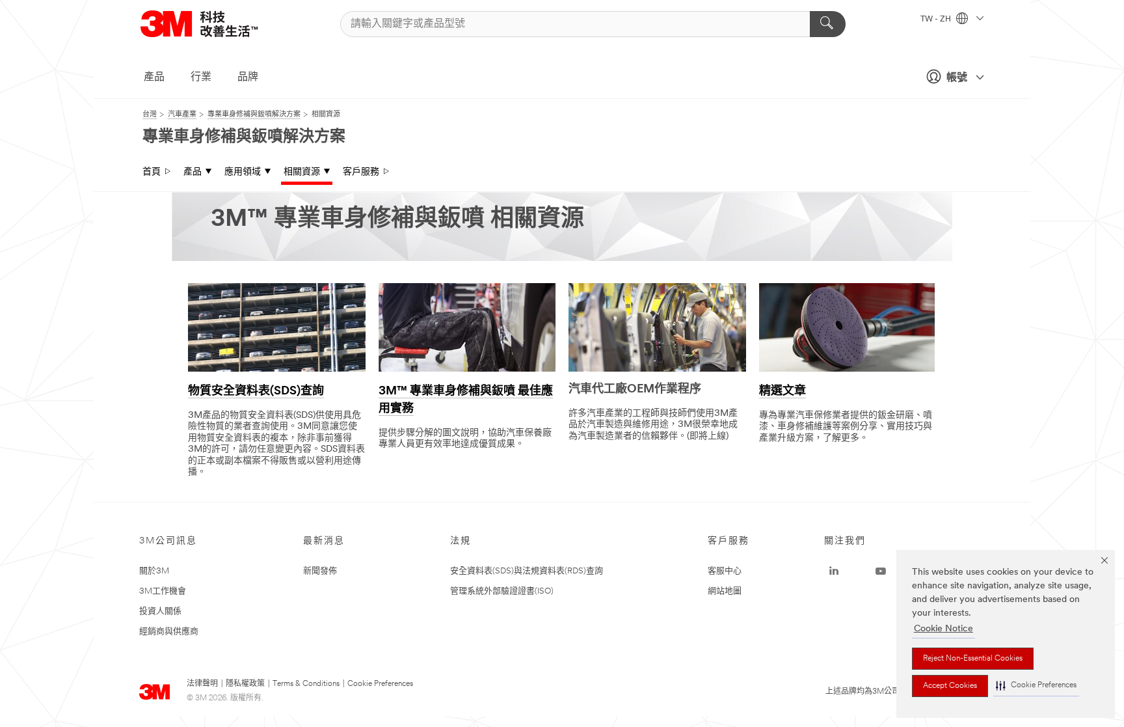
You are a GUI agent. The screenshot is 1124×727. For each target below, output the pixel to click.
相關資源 (302, 172)
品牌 (247, 77)
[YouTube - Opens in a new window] (880, 571)
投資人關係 (160, 611)
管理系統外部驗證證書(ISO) (502, 591)
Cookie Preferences (380, 684)
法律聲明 (202, 684)
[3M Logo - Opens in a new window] (215, 24)
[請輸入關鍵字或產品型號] (828, 24)
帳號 (957, 78)
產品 (154, 77)
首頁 (151, 172)
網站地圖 (725, 591)
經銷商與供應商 (168, 631)
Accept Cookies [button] (950, 686)
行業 (201, 77)
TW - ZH (936, 19)
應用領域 (242, 172)
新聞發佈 (320, 571)
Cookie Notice (943, 629)
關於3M (154, 571)
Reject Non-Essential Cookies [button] (973, 659)
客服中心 (725, 571)
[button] (1036, 685)
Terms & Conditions (306, 684)
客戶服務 (361, 172)
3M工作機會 (162, 591)
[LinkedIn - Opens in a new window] (834, 571)
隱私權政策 (245, 684)
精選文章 (782, 392)
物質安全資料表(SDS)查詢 (256, 392)
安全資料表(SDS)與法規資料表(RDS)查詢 (526, 571)
